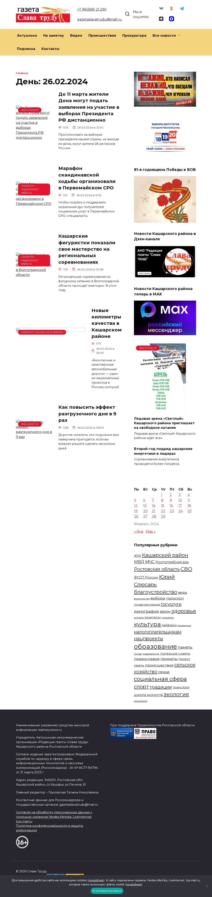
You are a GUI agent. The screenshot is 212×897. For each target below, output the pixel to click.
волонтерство (142, 598)
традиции (161, 686)
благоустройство (155, 592)
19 (135, 511)
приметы (169, 658)
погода (138, 653)
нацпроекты (148, 638)
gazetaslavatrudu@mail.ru (99, 19)
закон (165, 611)
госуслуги (171, 604)
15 (162, 506)
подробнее (96, 880)
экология (176, 694)
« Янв (138, 531)
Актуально (27, 35)
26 (136, 516)
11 (189, 500)
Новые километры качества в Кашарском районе (107, 323)
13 (145, 506)
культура (147, 624)
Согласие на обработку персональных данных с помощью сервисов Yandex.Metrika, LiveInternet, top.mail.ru (54, 816)
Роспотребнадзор (172, 562)
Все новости (164, 35)
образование (155, 646)
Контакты (50, 49)
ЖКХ (137, 556)
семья (164, 672)
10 (180, 500)
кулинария (167, 617)
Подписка (26, 49)
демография (146, 611)
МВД (139, 561)
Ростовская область (157, 569)
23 (172, 511)
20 (145, 511)
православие (147, 658)
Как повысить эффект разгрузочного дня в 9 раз (87, 413)
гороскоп (175, 598)
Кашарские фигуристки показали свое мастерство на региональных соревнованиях (86, 249)
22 (163, 511)
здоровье (183, 611)
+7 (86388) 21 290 (91, 9)
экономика (140, 701)
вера (182, 592)
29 (163, 516)
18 (189, 506)
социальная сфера (160, 679)
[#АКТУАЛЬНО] (34, 138)
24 (180, 511)
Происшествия (102, 35)
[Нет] (207, 886)
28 (154, 516)
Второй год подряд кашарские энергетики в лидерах (163, 451)
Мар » (150, 531)
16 (171, 506)
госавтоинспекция (147, 604)
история (139, 617)
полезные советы (175, 653)
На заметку (53, 35)
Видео (76, 35)
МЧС (150, 561)
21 (153, 511)
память (185, 647)
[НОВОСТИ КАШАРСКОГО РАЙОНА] (34, 204)
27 (145, 516)
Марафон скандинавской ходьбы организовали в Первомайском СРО (87, 178)
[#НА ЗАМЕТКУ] (34, 437)
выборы (158, 598)
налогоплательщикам (157, 631)
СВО (186, 569)
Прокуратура (134, 35)
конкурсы (153, 617)
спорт (141, 687)
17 (180, 506)
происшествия (159, 665)
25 (190, 511)
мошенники (184, 625)
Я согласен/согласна (107, 890)
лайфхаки (169, 625)
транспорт (181, 687)
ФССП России (146, 577)
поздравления (150, 653)
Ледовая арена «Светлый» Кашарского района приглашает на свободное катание (164, 423)
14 (153, 506)
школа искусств (148, 695)
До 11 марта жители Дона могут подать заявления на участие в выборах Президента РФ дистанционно (88, 107)
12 (135, 506)
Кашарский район (165, 555)
